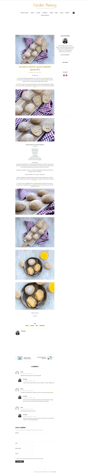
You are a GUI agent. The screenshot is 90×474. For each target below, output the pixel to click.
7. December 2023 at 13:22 (28, 416)
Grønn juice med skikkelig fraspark (27, 358)
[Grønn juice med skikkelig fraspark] (20, 358)
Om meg (61, 12)
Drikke (56, 12)
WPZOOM (54, 471)
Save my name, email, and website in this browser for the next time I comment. (30, 458)
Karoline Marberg (45, 5)
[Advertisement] (45, 27)
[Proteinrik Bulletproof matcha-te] (49, 357)
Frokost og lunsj (24, 12)
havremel (36, 150)
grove (37, 325)
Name (16, 443)
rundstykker (42, 325)
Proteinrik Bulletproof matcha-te (41, 358)
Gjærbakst (45, 12)
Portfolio (67, 12)
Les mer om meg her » (65, 54)
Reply (32, 373)
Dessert (38, 12)
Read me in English (45, 15)
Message (17, 432)
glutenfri (32, 325)
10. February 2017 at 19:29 (25, 390)
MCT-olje (33, 158)
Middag (32, 12)
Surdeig (51, 12)
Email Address (18, 448)
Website (16, 453)
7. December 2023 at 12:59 (25, 409)
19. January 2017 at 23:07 (25, 373)
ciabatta (26, 325)
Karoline (23, 331)
